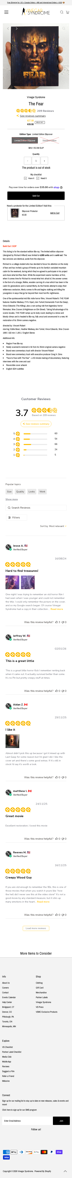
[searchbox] (36, 508)
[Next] (16, 28)
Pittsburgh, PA (8, 1016)
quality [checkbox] (20, 491)
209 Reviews (45, 111)
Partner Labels (42, 997)
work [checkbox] (42, 491)
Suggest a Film (8, 1071)
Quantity (36, 154)
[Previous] (8, 28)
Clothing (39, 982)
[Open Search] (61, 12)
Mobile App (6, 1061)
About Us (6, 982)
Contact (5, 992)
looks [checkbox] (32, 491)
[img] (17, 110)
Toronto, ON (7, 1021)
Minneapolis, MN (9, 1026)
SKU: (30, 147)
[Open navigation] (10, 12)
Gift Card (39, 987)
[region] (35, 434)
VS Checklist (7, 1047)
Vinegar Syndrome (43, 1002)
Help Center (7, 1002)
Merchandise (41, 992)
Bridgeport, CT (8, 1006)
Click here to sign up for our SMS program (19, 1109)
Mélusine (6, 1080)
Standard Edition (49, 140)
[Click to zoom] (63, 28)
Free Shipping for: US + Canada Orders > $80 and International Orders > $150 (34, 2)
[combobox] (53, 526)
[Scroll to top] (65, 1171)
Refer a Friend (8, 1076)
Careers (5, 987)
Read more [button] (57, 609)
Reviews (5, 1066)
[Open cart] (67, 12)
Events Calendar (9, 997)
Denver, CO (7, 1011)
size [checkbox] (9, 491)
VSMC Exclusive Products (46, 1011)
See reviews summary (33, 116)
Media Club (6, 1056)
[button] (12, 582)
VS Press (40, 1006)
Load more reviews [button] (36, 928)
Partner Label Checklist (11, 1051)
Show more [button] (12, 499)
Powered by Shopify (42, 1171)
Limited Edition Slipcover (24, 140)
